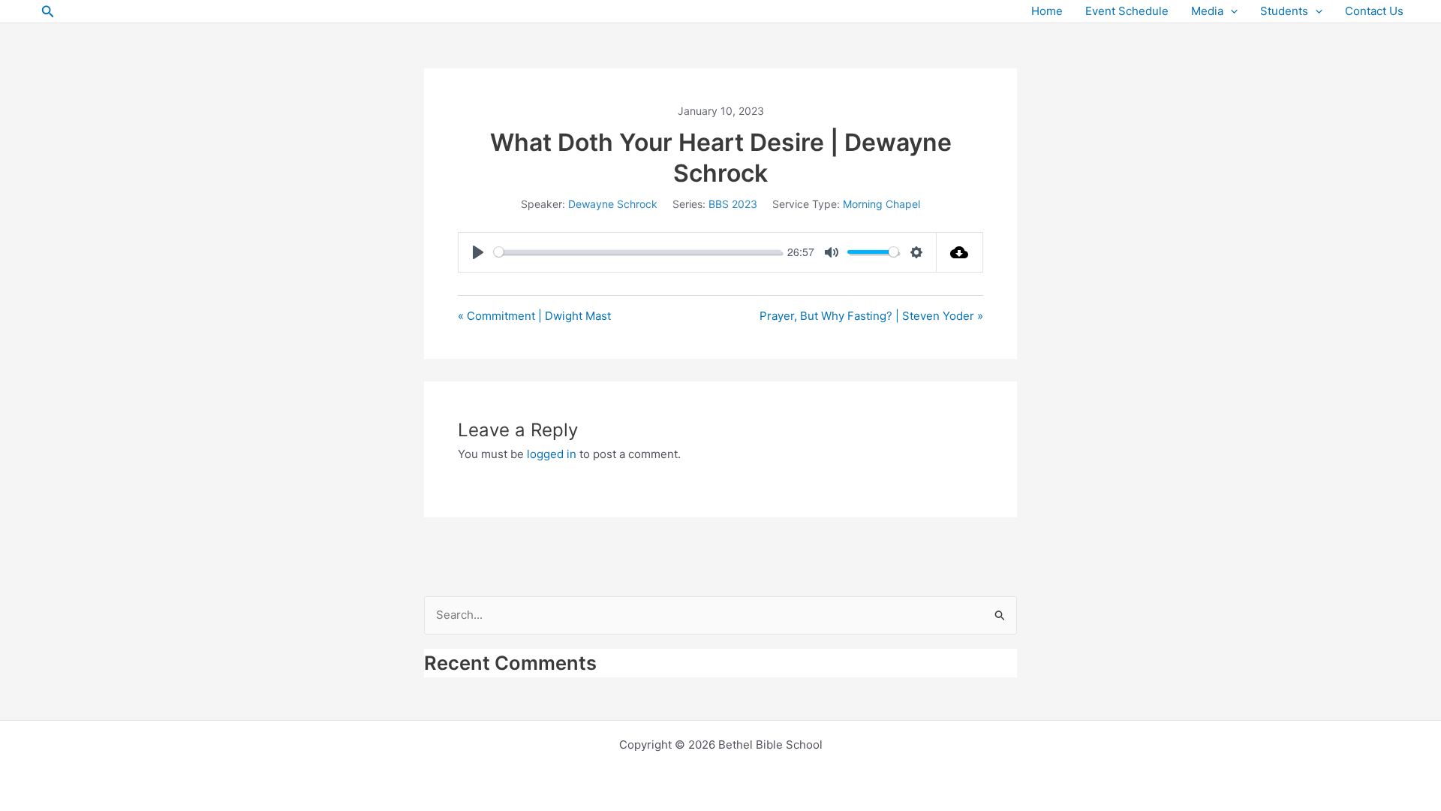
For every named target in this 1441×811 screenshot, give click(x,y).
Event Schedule (1127, 11)
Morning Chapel (881, 203)
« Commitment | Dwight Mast (534, 316)
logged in (551, 454)
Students (1284, 11)
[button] (48, 11)
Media (1207, 11)
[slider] (637, 252)
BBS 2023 (732, 203)
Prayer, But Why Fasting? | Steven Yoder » (871, 316)
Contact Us (1374, 11)
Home (1047, 11)
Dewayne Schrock (612, 203)
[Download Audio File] (960, 252)
